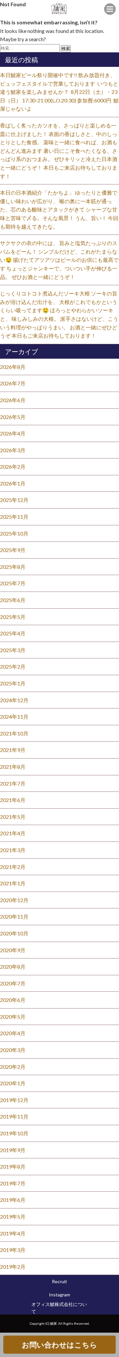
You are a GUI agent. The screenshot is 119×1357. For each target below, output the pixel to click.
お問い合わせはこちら (59, 1344)
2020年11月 (14, 916)
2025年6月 (12, 600)
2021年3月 (12, 850)
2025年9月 (12, 550)
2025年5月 (12, 617)
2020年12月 (14, 900)
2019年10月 (14, 1133)
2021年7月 (12, 783)
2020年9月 (12, 950)
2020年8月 (12, 966)
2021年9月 (12, 750)
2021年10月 (14, 733)
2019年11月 (14, 1116)
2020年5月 (12, 1016)
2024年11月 (14, 716)
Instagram (59, 1294)
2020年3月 (12, 1050)
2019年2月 (12, 1266)
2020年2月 (12, 1067)
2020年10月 (14, 933)
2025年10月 (14, 533)
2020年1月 (12, 1083)
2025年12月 (14, 500)
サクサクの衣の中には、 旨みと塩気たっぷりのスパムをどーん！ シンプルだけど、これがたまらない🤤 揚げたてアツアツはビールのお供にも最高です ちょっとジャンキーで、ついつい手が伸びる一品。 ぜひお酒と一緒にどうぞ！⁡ (59, 260)
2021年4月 (12, 833)
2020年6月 (12, 1000)
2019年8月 (12, 1166)
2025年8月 (12, 567)
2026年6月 (12, 400)
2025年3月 (12, 650)
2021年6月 (12, 800)
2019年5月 (12, 1216)
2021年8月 (12, 766)
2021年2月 (12, 867)
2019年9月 (12, 1150)
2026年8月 (12, 367)
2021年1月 (12, 883)
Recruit (59, 1281)
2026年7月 (12, 383)
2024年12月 (14, 700)
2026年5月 (12, 417)
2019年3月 (12, 1250)
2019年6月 (12, 1200)
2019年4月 (12, 1233)
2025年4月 (12, 633)
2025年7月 (12, 583)
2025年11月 (14, 516)
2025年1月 (12, 683)
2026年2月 (12, 466)
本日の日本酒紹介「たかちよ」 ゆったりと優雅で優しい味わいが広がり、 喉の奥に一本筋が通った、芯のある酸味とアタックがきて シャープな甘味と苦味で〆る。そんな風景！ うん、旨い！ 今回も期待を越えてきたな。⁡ (59, 209)
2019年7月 (12, 1183)
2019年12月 (14, 1100)
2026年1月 (12, 483)
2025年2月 (12, 666)
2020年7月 (12, 983)
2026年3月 (12, 450)
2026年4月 (12, 433)
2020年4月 (12, 1033)
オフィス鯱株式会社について (59, 1307)
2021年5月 (12, 817)
